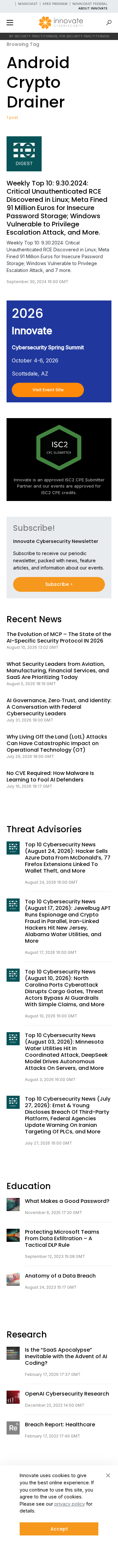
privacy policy (69, 1504)
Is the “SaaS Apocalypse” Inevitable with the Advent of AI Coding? (66, 1356)
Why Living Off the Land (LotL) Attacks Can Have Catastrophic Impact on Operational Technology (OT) (57, 743)
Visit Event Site (48, 390)
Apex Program (55, 4)
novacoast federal (90, 4)
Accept (59, 1529)
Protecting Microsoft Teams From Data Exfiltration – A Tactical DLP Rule (62, 1238)
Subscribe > (59, 584)
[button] (10, 22)
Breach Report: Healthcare (60, 1424)
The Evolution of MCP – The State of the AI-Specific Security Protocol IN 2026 (59, 637)
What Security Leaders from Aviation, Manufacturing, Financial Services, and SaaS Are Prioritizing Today (58, 671)
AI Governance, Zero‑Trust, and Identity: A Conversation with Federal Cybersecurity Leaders (59, 707)
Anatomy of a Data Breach (60, 1276)
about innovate (93, 8)
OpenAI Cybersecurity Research (67, 1394)
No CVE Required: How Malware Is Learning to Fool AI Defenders (50, 776)
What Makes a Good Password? (67, 1201)
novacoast (28, 4)
